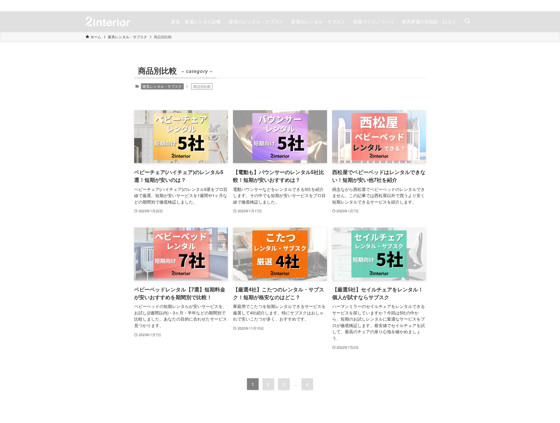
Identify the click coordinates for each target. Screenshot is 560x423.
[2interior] (108, 21)
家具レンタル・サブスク (162, 86)
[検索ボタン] (467, 21)
